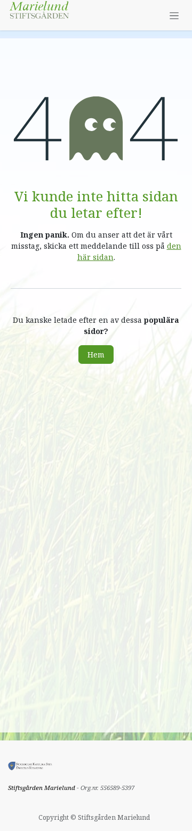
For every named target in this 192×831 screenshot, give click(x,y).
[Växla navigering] (174, 15)
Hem (96, 354)
